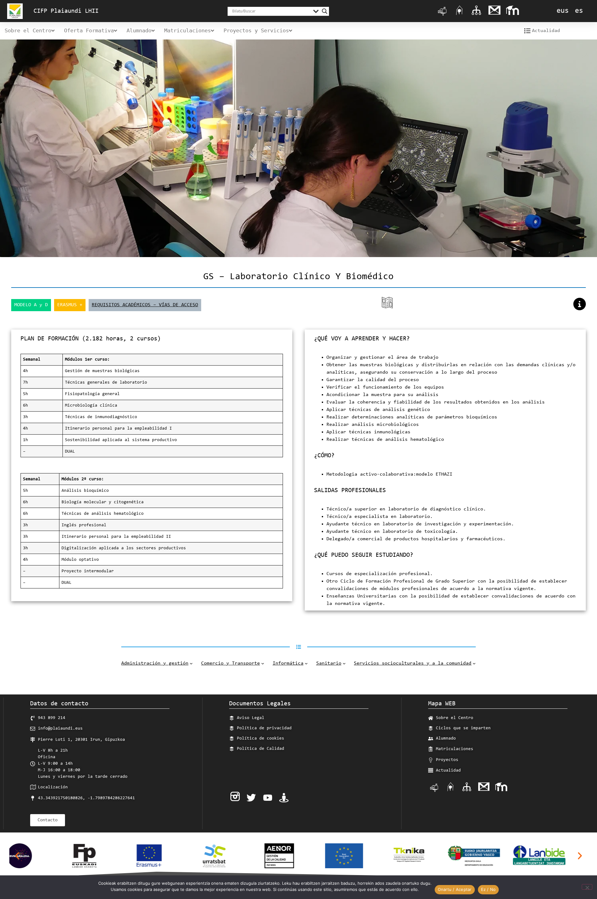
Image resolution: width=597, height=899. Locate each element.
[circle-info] (579, 304)
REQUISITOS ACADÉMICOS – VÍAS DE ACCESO (145, 304)
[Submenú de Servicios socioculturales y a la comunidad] (474, 663)
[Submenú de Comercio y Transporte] (262, 663)
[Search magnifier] (324, 11)
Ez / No (488, 889)
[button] (17, 855)
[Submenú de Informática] (306, 663)
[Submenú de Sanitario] (344, 663)
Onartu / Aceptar (455, 889)
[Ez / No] (587, 887)
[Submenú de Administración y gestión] (191, 663)
